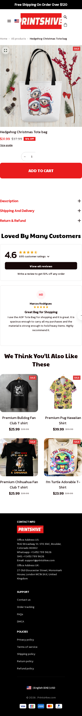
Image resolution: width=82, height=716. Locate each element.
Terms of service (27, 647)
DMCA (20, 622)
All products (18, 39)
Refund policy (25, 669)
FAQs (20, 614)
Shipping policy (26, 654)
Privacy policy (25, 640)
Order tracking (25, 607)
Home (3, 39)
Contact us (24, 600)
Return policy (25, 661)
